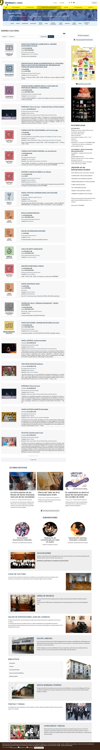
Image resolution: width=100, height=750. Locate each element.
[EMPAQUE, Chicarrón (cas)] (11, 393)
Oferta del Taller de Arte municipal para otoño (49, 493)
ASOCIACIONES (44, 553)
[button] (5, 36)
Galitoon (36, 372)
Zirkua (28, 372)
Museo (46, 23)
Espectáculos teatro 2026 (84, 84)
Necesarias (14, 747)
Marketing (30, 747)
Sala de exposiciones (53, 23)
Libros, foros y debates (32, 54)
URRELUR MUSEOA (45, 596)
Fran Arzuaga (57, 140)
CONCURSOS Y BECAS (54, 726)
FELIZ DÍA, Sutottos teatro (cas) (32, 433)
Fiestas (80, 23)
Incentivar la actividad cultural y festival (22, 542)
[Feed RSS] (63, 33)
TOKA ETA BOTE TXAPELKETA (32, 249)
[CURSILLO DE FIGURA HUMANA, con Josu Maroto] (11, 157)
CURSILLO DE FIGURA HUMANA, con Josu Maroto (38, 151)
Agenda (12, 23)
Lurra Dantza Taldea (32, 201)
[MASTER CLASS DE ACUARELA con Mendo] (11, 178)
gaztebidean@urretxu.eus (77, 156)
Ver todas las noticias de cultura (51, 510)
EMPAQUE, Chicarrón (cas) (30, 386)
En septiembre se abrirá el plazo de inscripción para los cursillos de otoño (77, 494)
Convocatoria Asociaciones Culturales (22, 539)
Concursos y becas (31, 96)
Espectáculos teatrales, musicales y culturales (78, 539)
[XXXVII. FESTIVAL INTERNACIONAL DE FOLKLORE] (11, 198)
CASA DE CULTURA (17, 574)
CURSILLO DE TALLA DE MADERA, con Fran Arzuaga (39, 130)
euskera (55, 2)
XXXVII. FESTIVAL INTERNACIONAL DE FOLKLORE (39, 193)
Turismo (66, 7)
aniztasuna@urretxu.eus (77, 146)
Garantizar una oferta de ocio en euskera (78, 542)
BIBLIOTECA (13, 659)
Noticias (18, 23)
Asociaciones (33, 23)
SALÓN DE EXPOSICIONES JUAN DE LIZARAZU (29, 617)
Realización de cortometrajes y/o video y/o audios (50, 540)
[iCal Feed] (64, 33)
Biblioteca (67, 23)
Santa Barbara (74, 23)
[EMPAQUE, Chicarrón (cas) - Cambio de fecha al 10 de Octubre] (11, 114)
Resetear (51, 36)
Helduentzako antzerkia (47, 115)
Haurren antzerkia (38, 417)
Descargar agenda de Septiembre (84, 39)
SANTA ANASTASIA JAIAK (30, 284)
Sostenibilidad (78, 7)
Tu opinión (61, 2)
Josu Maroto (44, 161)
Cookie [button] (58, 745)
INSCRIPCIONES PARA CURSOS (32, 266)
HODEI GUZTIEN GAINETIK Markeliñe (34, 409)
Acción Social (30, 7)
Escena (32, 113)
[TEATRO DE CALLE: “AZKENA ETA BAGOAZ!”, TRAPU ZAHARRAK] (11, 309)
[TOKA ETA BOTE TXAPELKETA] (11, 252)
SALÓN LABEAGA (44, 638)
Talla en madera (42, 140)
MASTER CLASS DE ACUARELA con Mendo (36, 172)
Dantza (55, 115)
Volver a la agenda (84, 35)
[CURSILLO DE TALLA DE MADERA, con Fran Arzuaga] (11, 136)
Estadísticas (22, 747)
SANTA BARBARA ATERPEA (49, 685)
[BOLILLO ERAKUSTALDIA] (11, 216)
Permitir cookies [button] (39, 747)
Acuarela (34, 182)
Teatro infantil (30, 370)
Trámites (90, 7)
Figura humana (36, 161)
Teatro (28, 113)
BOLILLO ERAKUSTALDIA (30, 213)
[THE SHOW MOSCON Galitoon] (11, 371)
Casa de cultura (40, 23)
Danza (38, 115)
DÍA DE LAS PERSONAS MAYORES (33, 231)
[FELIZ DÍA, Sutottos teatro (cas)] (11, 442)
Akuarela (29, 182)
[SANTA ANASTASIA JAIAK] (11, 289)
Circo (31, 372)
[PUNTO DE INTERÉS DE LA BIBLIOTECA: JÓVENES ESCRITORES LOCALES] (11, 49)
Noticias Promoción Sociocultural (25, 499)
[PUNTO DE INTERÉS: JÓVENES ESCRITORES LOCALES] (11, 327)
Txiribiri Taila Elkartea (32, 140)
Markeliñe (46, 417)
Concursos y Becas (86, 23)
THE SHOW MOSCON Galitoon (32, 364)
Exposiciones (34, 75)
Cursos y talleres (31, 138)
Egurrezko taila (50, 140)
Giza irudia (29, 161)
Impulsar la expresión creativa (50, 544)
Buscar (94, 2)
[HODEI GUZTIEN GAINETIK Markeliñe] (11, 417)
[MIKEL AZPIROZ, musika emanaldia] (11, 348)
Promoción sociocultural (49, 7)
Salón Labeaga (61, 23)
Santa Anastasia (31, 293)
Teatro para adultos (31, 115)
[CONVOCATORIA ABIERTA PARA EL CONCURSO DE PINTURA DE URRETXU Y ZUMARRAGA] (11, 92)
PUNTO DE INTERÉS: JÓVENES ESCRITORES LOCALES (40, 323)
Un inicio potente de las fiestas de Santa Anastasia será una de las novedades (22, 494)
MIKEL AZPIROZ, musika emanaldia (33, 340)
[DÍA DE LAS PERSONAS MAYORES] (11, 234)
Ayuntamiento (16, 7)
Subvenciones (25, 23)
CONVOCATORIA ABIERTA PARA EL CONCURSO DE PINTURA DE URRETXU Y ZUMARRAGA (39, 87)
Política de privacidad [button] (66, 745)
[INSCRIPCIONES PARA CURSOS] (11, 270)
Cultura (29, 75)
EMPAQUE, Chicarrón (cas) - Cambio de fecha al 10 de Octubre (42, 107)
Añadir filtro (44, 36)
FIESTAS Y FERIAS (16, 704)
